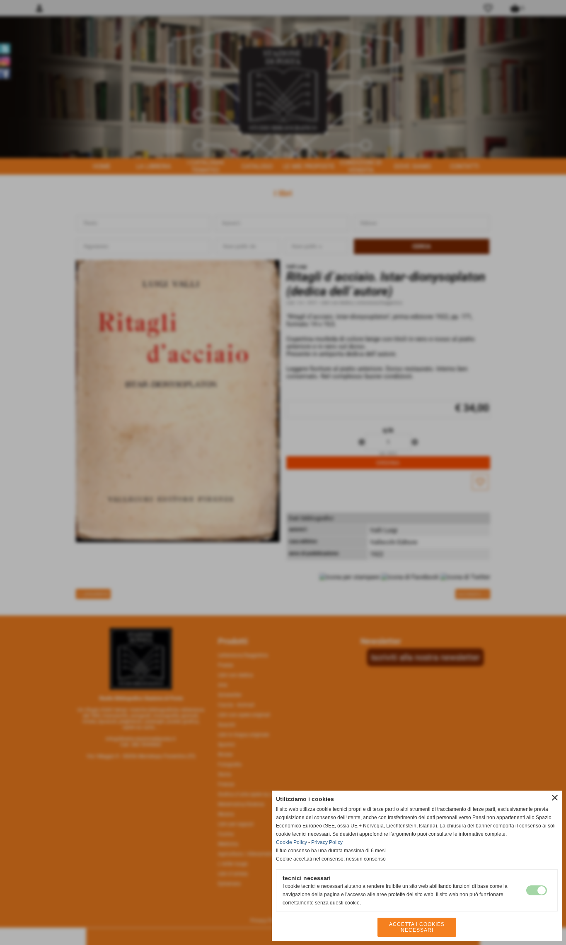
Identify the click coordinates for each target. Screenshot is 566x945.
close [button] (555, 798)
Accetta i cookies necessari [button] (417, 927)
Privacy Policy (327, 842)
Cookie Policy (291, 842)
